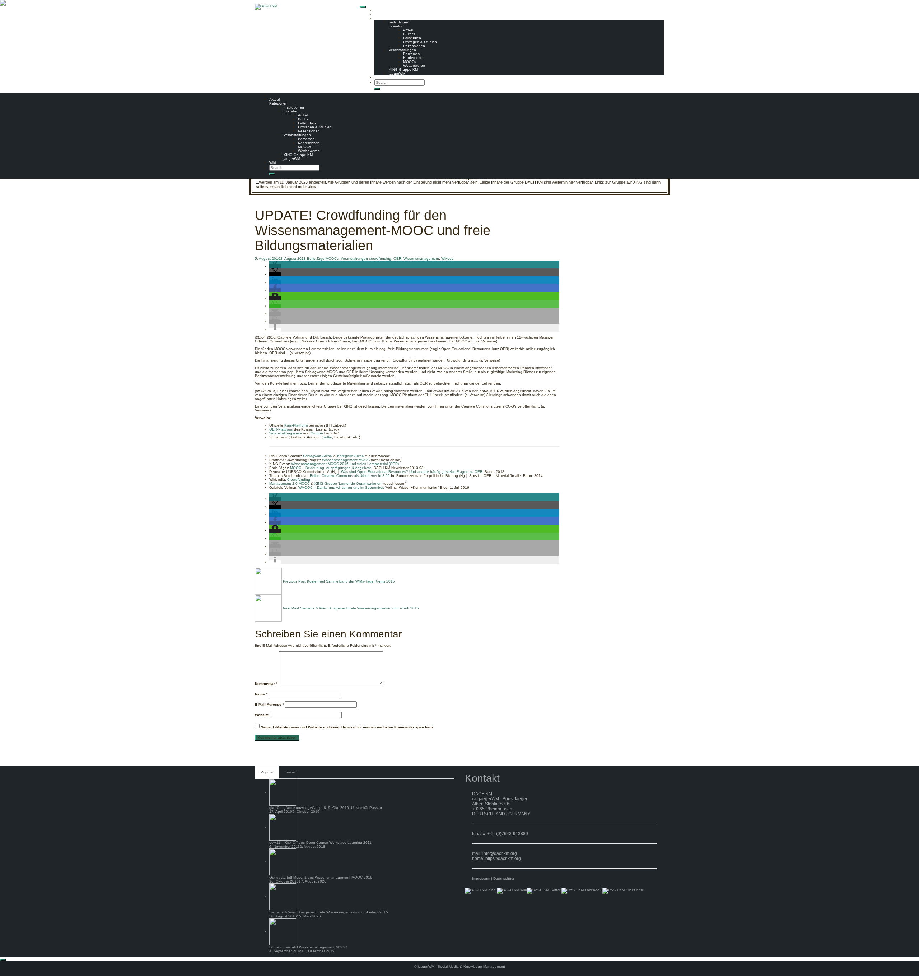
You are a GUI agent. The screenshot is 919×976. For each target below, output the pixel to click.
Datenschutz (503, 878)
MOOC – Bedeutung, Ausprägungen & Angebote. (331, 468)
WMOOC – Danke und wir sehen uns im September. (341, 487)
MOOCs (409, 62)
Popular (267, 772)
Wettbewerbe (414, 66)
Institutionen (399, 22)
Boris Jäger (316, 259)
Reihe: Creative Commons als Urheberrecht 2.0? (350, 476)
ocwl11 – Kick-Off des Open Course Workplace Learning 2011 (320, 842)
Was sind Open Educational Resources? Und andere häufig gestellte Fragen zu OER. (412, 472)
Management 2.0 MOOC (289, 483)
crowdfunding (380, 259)
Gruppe (317, 433)
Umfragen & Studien (420, 42)
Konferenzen (414, 58)
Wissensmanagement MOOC (346, 460)
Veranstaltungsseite (285, 433)
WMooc (447, 259)
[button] (275, 266)
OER (397, 259)
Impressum (481, 878)
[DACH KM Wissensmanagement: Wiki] (512, 891)
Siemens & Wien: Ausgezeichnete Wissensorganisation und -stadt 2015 (328, 912)
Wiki (377, 77)
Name (261, 694)
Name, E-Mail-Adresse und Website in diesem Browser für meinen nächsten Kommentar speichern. (347, 727)
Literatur (395, 26)
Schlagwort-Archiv (317, 456)
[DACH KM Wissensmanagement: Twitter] (543, 891)
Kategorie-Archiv (350, 456)
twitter (327, 437)
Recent (292, 772)
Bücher (409, 34)
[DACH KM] (266, 7)
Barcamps (411, 54)
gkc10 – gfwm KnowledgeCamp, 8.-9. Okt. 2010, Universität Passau (325, 808)
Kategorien (383, 18)
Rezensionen (414, 46)
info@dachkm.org (499, 853)
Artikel (408, 30)
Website (262, 715)
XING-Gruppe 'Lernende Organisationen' (348, 483)
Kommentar (266, 684)
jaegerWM (397, 73)
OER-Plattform (281, 429)
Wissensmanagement (421, 259)
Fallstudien (412, 38)
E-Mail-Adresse (269, 704)
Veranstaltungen (402, 50)
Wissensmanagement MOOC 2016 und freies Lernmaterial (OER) (345, 464)
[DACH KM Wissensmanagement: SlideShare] (623, 891)
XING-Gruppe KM (403, 70)
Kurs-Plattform (296, 425)
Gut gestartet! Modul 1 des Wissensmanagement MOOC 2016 (320, 877)
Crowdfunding (298, 480)
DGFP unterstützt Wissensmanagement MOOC (308, 947)
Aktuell (380, 14)
